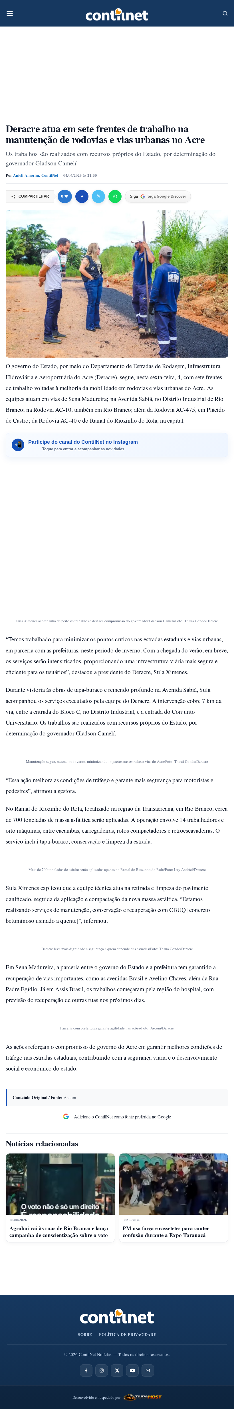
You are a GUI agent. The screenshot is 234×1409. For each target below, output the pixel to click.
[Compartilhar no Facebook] (81, 196)
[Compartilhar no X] (98, 196)
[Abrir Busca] (225, 13)
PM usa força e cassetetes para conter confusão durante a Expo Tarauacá (166, 1231)
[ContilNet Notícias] (117, 13)
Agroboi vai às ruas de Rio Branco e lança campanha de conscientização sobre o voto (58, 1231)
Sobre (85, 1334)
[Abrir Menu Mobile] (10, 13)
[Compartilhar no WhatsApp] (115, 196)
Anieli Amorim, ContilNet (35, 175)
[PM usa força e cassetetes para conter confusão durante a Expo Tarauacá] (173, 1184)
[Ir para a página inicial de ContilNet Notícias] (117, 1316)
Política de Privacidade (127, 1334)
